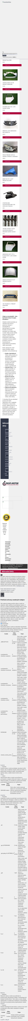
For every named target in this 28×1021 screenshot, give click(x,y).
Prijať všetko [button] (4, 588)
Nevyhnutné (5, 623)
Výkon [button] (2, 774)
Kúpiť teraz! (7, 65)
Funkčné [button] (3, 765)
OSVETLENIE (8, 450)
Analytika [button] (3, 795)
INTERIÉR (7, 461)
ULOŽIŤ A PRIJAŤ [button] (5, 1019)
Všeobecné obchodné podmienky (8, 543)
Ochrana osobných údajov (7, 548)
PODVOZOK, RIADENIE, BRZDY (8, 465)
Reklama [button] (3, 992)
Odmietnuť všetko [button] (11, 588)
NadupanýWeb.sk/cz (13, 568)
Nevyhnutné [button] (3, 622)
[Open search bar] (3, 52)
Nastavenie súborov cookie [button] (7, 590)
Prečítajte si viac (20, 585)
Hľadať (4, 55)
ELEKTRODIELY (9, 459)
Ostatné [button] (2, 1003)
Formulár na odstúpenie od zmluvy (8, 554)
